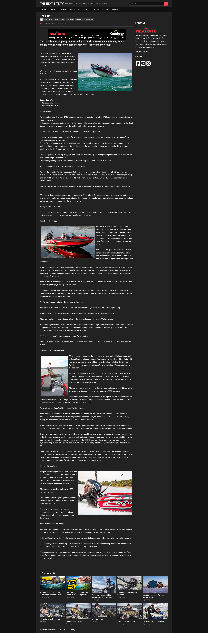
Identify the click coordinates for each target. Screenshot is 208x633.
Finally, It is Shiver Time (126, 621)
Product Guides (84, 10)
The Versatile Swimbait (74, 621)
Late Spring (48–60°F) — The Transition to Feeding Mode (77, 594)
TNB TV (52, 10)
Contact (105, 10)
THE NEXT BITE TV (52, 3)
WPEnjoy (73, 630)
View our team (144, 52)
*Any (56, 19)
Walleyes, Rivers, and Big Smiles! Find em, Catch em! (102, 596)
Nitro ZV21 (79, 19)
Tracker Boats (88, 19)
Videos (72, 10)
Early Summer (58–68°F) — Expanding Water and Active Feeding (50, 595)
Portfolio (114, 10)
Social (96, 10)
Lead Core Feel (97, 619)
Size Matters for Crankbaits (153, 621)
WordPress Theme (63, 630)
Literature (62, 10)
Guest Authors (48, 19)
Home (44, 10)
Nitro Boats (70, 19)
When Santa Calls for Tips (50, 619)
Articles (62, 19)
